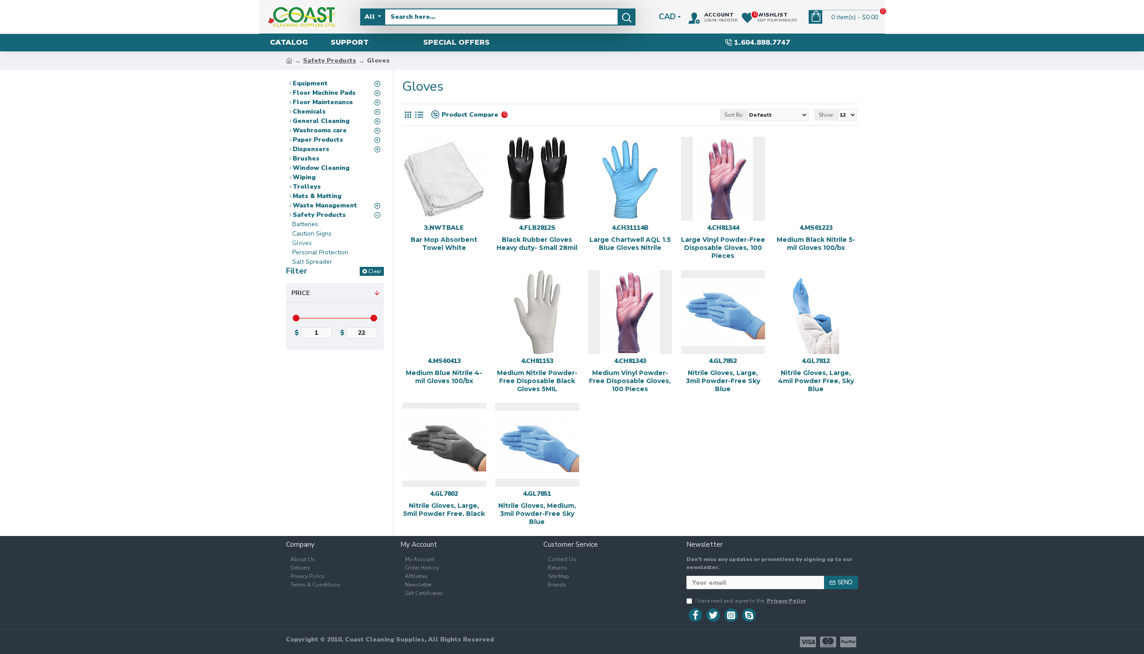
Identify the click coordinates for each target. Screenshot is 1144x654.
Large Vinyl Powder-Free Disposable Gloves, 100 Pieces (723, 248)
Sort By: (734, 114)
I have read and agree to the (750, 600)
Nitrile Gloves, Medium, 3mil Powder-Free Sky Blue (537, 514)
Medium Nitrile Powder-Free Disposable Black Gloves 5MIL (537, 381)
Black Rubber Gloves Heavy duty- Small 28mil (536, 244)
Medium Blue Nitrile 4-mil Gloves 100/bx (444, 377)
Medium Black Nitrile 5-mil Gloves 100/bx (816, 244)
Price (300, 293)
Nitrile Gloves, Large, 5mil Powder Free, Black (444, 510)
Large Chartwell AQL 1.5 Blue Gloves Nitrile (630, 244)
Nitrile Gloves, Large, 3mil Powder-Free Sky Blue (723, 381)
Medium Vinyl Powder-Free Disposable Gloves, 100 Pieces (630, 381)
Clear (374, 271)
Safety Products (329, 60)
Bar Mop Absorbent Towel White (444, 244)
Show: (826, 114)
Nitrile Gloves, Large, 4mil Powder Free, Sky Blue (816, 381)
